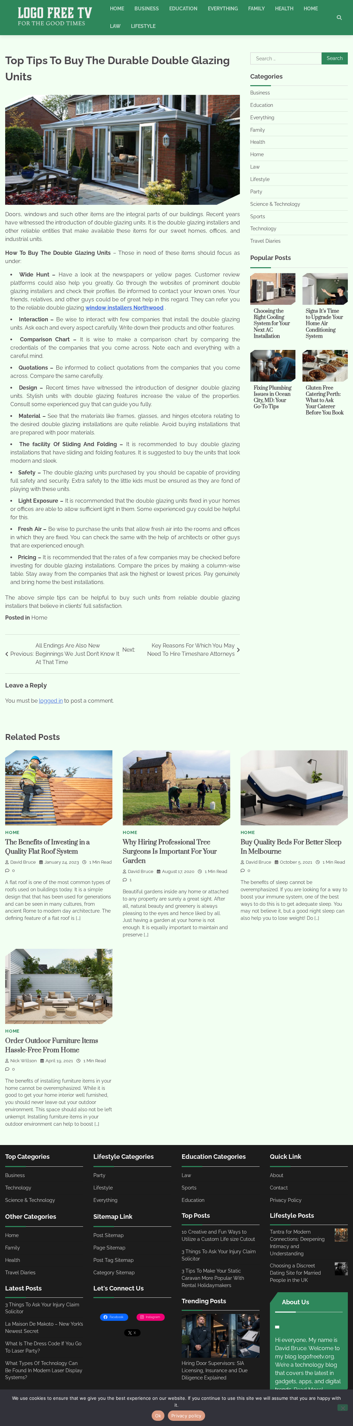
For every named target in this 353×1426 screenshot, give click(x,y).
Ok (158, 1415)
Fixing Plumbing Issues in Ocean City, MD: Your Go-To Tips (272, 397)
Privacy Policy (286, 1200)
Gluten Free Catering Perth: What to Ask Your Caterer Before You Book (325, 400)
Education (183, 8)
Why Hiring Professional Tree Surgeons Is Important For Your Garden (170, 851)
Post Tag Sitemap (113, 1260)
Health (284, 8)
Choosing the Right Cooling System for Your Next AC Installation (272, 323)
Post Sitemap (108, 1235)
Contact (279, 1188)
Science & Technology (275, 204)
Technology (263, 228)
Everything (223, 8)
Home (117, 8)
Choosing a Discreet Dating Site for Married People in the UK (295, 1273)
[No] (342, 1407)
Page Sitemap (109, 1248)
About (276, 1175)
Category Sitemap (114, 1272)
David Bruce (23, 862)
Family (256, 8)
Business (146, 8)
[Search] (339, 17)
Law (115, 26)
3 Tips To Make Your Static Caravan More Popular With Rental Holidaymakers (213, 1278)
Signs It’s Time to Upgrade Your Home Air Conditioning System (324, 323)
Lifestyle (143, 26)
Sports (257, 216)
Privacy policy (186, 1415)
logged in (51, 700)
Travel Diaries (265, 241)
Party (256, 191)
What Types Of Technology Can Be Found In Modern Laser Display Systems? (43, 1370)
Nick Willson (23, 1060)
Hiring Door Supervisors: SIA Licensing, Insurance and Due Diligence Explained (215, 1370)
